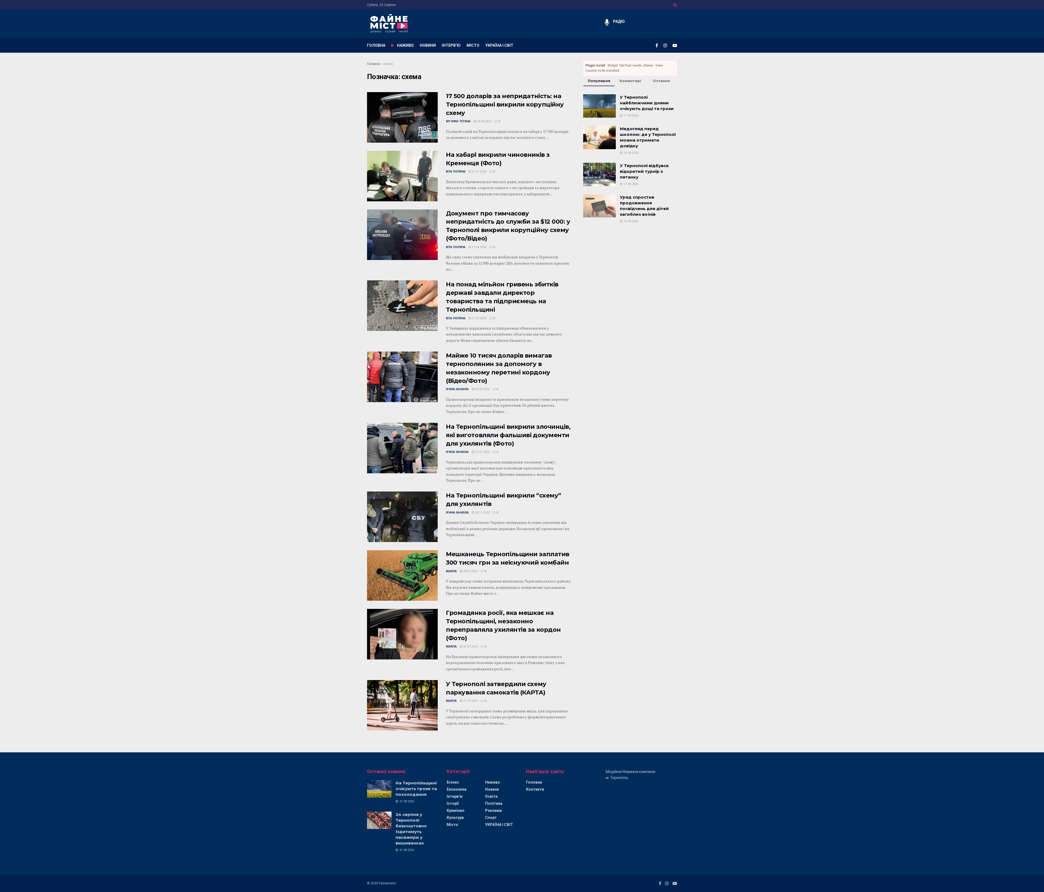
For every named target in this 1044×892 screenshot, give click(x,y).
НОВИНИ (428, 45)
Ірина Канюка (457, 389)
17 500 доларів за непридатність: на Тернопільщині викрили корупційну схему (505, 104)
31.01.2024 (482, 452)
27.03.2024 (478, 318)
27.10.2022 (470, 701)
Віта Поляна (455, 171)
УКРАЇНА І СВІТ (499, 45)
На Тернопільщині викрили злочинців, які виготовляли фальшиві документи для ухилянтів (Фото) (508, 435)
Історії (453, 803)
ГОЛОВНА (376, 45)
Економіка (457, 789)
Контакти (535, 789)
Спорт (491, 817)
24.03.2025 (484, 121)
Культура (455, 817)
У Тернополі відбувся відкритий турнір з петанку (644, 171)
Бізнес (453, 782)
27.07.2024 (478, 171)
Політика (493, 803)
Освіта (491, 796)
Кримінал (455, 810)
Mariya (451, 571)
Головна (373, 64)
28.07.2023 (470, 571)
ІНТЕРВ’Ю (451, 45)
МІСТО (473, 45)
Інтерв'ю (455, 796)
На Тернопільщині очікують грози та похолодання (416, 788)
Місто (452, 824)
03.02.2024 (482, 389)
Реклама (493, 810)
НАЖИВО (405, 45)
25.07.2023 (470, 646)
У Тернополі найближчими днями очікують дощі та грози (647, 103)
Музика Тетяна (458, 121)
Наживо (492, 782)
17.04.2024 (478, 247)
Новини (492, 789)
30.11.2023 (482, 512)
